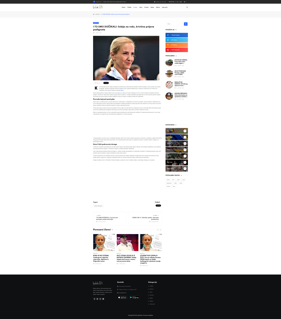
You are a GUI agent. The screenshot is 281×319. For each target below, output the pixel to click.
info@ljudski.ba (122, 292)
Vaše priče (165, 7)
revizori (168, 186)
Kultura (158, 7)
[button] (157, 230)
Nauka (152, 7)
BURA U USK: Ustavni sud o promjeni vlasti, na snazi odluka (115, 1)
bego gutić (169, 183)
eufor (183, 179)
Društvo (135, 7)
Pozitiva (146, 7)
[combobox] (173, 24)
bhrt (173, 179)
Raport (122, 90)
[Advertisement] (127, 126)
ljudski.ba (140, 315)
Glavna (123, 7)
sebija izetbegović (98, 205)
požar (178, 179)
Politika (129, 7)
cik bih (168, 179)
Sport (140, 7)
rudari (180, 183)
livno (174, 186)
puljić (175, 183)
